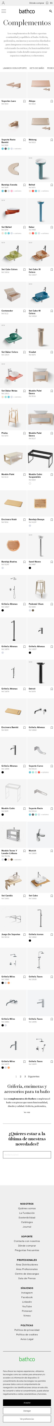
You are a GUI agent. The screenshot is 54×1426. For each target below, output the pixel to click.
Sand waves (35, 562)
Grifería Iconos (36, 934)
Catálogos (27, 1222)
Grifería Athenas (9, 604)
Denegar (27, 1411)
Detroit (32, 689)
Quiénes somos (27, 1208)
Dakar (31, 227)
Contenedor (7, 311)
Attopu (32, 101)
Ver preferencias (27, 1419)
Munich (32, 851)
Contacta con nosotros (27, 1240)
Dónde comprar (36, 3)
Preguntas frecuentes (27, 1250)
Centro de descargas (27, 1273)
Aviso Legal (27, 1339)
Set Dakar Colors (10, 352)
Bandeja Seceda (9, 185)
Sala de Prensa (27, 1278)
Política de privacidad (27, 1329)
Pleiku (5, 433)
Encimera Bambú (10, 727)
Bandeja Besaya (36, 519)
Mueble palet (8, 474)
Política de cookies (27, 1334)
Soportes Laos (9, 101)
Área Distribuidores (27, 1264)
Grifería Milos (8, 977)
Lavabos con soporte (15, 68)
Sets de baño (37, 68)
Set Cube (33, 896)
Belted (32, 185)
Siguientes (33, 1076)
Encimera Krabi (9, 519)
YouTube (27, 1306)
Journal (27, 1226)
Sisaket (32, 352)
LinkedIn (27, 1301)
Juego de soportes (11, 934)
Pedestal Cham (36, 604)
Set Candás (7, 896)
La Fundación (27, 1212)
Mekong (32, 140)
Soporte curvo (36, 766)
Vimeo (27, 1315)
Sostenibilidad (27, 1217)
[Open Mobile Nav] (4, 11)
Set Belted (7, 227)
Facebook (27, 1297)
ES (51, 3)
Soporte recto (36, 808)
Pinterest (27, 1310)
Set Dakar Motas (9, 391)
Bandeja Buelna (9, 562)
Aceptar (27, 1402)
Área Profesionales (27, 1269)
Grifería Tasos (35, 977)
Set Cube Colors (10, 269)
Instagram (27, 1292)
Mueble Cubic (8, 808)
